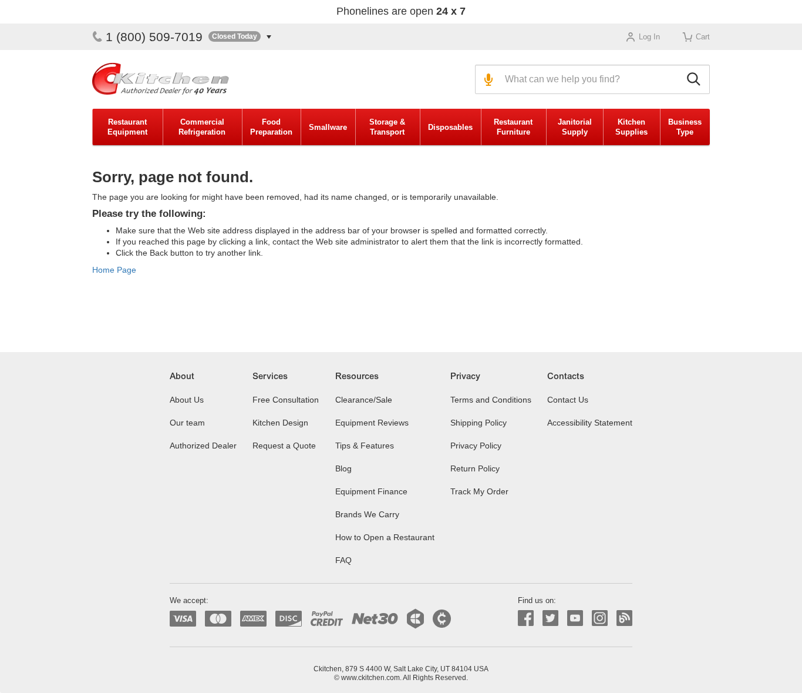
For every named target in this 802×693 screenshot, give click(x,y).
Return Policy (475, 468)
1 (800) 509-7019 (154, 36)
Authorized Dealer (203, 445)
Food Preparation (271, 127)
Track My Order (479, 491)
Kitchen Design (280, 422)
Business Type (685, 127)
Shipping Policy (478, 422)
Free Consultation (285, 399)
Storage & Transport (387, 127)
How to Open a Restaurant (384, 537)
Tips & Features (364, 445)
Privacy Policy (475, 445)
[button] (239, 36)
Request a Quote (284, 445)
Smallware (328, 127)
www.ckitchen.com (370, 678)
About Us (187, 399)
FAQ (343, 560)
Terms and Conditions (490, 399)
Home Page (114, 269)
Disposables (450, 127)
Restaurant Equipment (127, 127)
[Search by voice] (487, 79)
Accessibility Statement (589, 422)
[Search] (695, 79)
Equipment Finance (371, 491)
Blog (343, 468)
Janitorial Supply (575, 127)
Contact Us (567, 399)
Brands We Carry (367, 514)
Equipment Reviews (372, 422)
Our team (187, 422)
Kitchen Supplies (631, 127)
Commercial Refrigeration (201, 127)
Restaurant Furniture (513, 127)
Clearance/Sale (363, 399)
